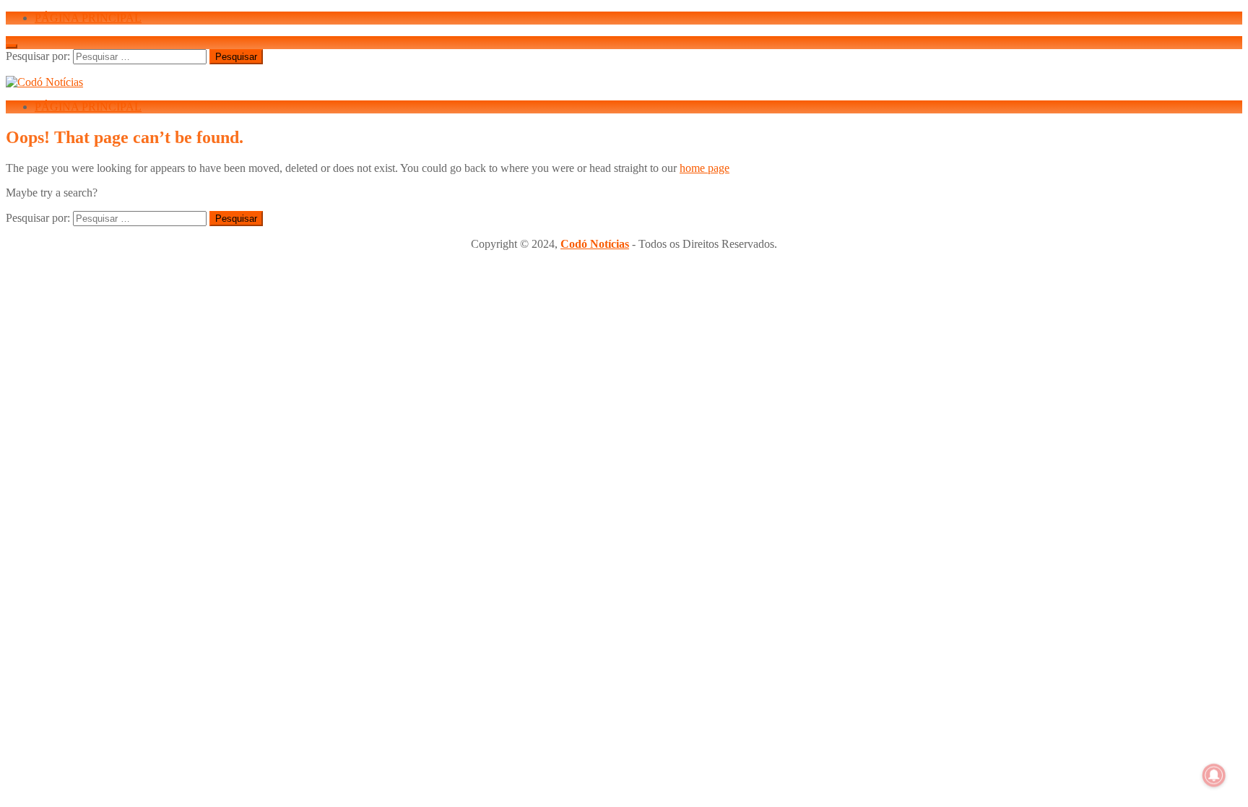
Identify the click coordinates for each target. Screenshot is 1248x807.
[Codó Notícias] (44, 82)
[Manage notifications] (1214, 775)
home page (704, 168)
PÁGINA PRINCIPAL (88, 18)
